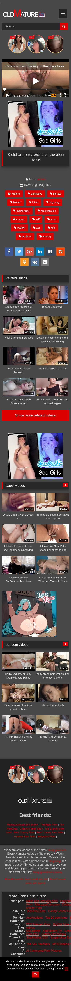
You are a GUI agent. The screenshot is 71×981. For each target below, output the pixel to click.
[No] (66, 969)
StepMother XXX (37, 937)
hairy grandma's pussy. (48, 872)
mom (53, 219)
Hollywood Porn (47, 836)
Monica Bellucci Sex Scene (22, 824)
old (38, 227)
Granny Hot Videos (54, 934)
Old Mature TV (52, 930)
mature (20, 219)
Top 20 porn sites (56, 917)
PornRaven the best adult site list (26, 879)
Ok (35, 974)
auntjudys (36, 193)
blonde (17, 202)
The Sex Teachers (38, 944)
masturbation (48, 210)
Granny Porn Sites (24, 836)
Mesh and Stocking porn (42, 901)
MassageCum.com (47, 904)
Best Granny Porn (24, 832)
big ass (57, 193)
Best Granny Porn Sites (50, 832)
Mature (16, 193)
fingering (54, 202)
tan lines (26, 236)
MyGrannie (33, 930)
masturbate (23, 210)
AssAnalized (34, 917)
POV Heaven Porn (38, 924)
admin (41, 179)
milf (38, 219)
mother (21, 227)
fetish (35, 202)
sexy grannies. (57, 850)
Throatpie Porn (48, 824)
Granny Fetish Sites (31, 828)
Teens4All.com (35, 911)
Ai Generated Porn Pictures (44, 950)
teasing (46, 236)
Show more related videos (35, 415)
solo (53, 227)
